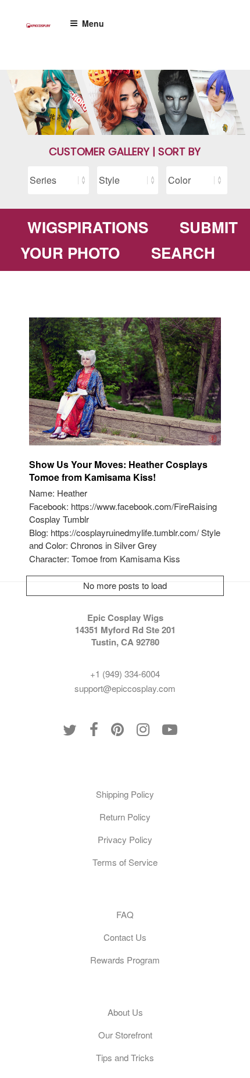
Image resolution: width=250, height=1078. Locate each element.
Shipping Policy (125, 794)
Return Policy (125, 817)
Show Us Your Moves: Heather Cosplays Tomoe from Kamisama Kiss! (118, 471)
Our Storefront (125, 1035)
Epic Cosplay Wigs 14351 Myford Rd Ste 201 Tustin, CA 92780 (125, 629)
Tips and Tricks (125, 1057)
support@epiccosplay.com (125, 688)
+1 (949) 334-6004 (125, 673)
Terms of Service (125, 862)
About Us (125, 1012)
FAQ (125, 914)
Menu (93, 23)
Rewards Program (125, 960)
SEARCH (183, 252)
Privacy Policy (125, 839)
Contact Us (125, 937)
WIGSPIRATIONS (87, 227)
